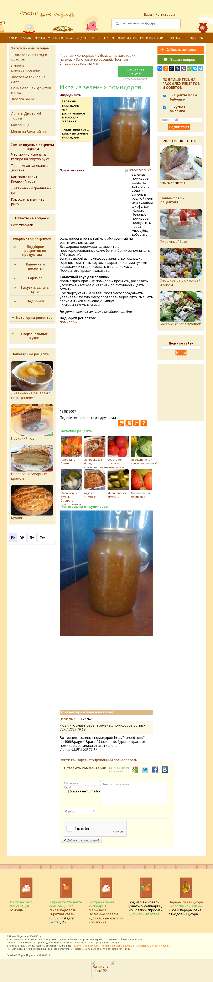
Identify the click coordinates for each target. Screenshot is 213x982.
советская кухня (85, 63)
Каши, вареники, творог (157, 38)
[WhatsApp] (189, 68)
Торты (16, 118)
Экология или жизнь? (185, 906)
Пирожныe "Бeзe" (174, 241)
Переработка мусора (185, 902)
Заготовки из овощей (94, 59)
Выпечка (102, 38)
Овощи (89, 38)
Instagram (68, 918)
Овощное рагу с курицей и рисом (180, 282)
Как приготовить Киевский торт (25, 179)
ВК (56, 918)
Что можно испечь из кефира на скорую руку (30, 156)
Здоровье (197, 38)
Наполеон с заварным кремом (29, 476)
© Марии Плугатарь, (26, 955)
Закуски (39, 38)
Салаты (26, 38)
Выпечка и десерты (35, 266)
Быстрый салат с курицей (180, 324)
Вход (148, 14)
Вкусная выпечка (177, 109)
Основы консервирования (26, 68)
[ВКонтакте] (159, 68)
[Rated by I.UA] (120, 978)
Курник (17, 518)
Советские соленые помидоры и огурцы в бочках (116, 467)
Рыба (68, 38)
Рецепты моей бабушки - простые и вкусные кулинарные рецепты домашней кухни (120, 945)
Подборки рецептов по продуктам (34, 250)
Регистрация (166, 14)
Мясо (59, 38)
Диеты (16, 113)
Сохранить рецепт (136, 71)
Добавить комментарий (82, 840)
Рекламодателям (63, 910)
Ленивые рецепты (172, 183)
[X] (171, 68)
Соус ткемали (22, 225)
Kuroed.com (98, 948)
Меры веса (97, 910)
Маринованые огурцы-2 (117, 495)
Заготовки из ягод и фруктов (29, 57)
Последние (67, 719)
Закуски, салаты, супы (35, 289)
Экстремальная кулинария (101, 904)
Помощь (16, 910)
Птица (77, 38)
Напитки (182, 38)
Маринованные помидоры (141, 495)
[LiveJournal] (177, 68)
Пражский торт (23, 438)
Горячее (35, 278)
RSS (65, 922)
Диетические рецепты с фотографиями (30, 395)
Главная (13, 38)
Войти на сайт (20, 902)
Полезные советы (103, 914)
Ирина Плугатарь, (19, 936)
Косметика (97, 922)
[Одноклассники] (165, 68)
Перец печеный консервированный (144, 461)
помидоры (68, 322)
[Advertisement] (96, 203)
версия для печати (140, 170)
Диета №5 (33, 113)
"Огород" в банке (68, 461)
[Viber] (183, 68)
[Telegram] (200, 68)
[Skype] (194, 68)
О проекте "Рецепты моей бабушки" (65, 904)
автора (115, 942)
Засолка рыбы (22, 99)
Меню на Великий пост (30, 131)
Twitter (54, 922)
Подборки (35, 301)
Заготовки (117, 38)
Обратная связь (61, 914)
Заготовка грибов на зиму (28, 79)
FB (51, 918)
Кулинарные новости (106, 918)
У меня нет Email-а (85, 791)
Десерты (133, 38)
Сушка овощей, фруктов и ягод (31, 90)
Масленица (20, 125)
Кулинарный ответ (144, 914)
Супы (50, 38)
